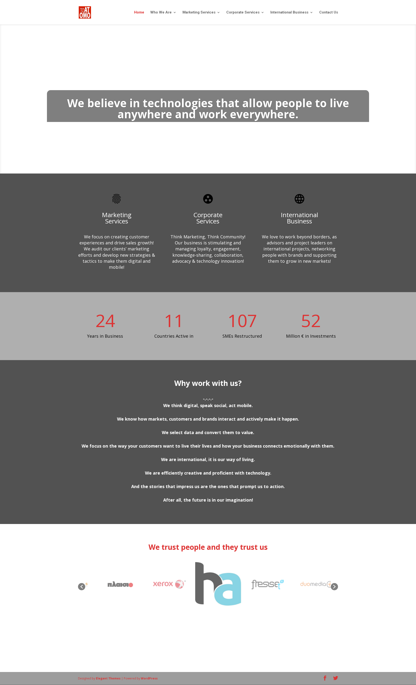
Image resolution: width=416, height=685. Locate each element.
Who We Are (161, 12)
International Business (289, 12)
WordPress (149, 678)
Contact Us (328, 12)
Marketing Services (198, 12)
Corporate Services (243, 12)
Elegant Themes (108, 678)
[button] (81, 586)
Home (139, 12)
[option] (110, 584)
